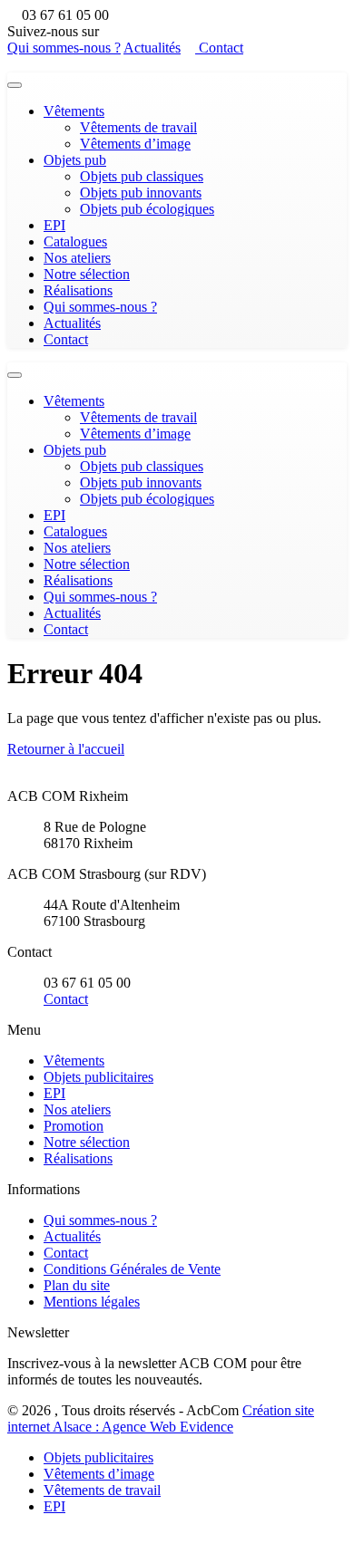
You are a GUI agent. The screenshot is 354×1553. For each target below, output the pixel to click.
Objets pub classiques (141, 176)
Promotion (73, 1125)
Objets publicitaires (98, 1077)
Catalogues (75, 241)
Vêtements (74, 111)
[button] (12, 1537)
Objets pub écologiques (147, 209)
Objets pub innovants (141, 192)
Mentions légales (92, 1301)
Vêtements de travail (138, 127)
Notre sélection (87, 274)
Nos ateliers (77, 257)
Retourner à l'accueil (65, 749)
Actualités (152, 47)
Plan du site (77, 1285)
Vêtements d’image (135, 143)
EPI (54, 225)
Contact (219, 47)
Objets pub (75, 160)
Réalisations (78, 290)
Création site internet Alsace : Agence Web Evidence (160, 1418)
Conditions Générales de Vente (132, 1269)
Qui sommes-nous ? (64, 47)
